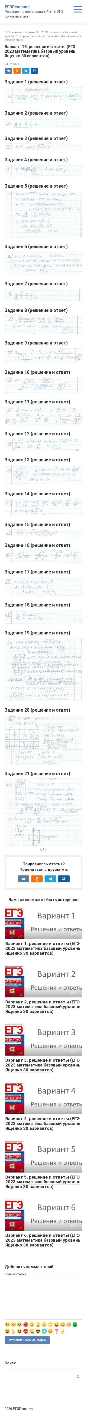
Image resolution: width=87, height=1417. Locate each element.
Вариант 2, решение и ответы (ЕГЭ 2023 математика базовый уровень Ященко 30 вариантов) (43, 1006)
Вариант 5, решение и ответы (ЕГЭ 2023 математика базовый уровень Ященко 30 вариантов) (43, 1181)
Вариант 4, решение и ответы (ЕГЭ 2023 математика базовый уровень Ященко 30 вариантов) (43, 1123)
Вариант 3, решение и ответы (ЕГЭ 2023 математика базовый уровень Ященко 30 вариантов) (43, 1065)
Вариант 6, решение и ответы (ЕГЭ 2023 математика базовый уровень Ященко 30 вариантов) (43, 1240)
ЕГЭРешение (17, 6)
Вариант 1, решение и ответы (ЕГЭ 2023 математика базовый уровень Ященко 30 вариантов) (43, 948)
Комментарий (15, 1274)
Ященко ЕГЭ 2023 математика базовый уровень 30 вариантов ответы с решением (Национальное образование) (43, 36)
